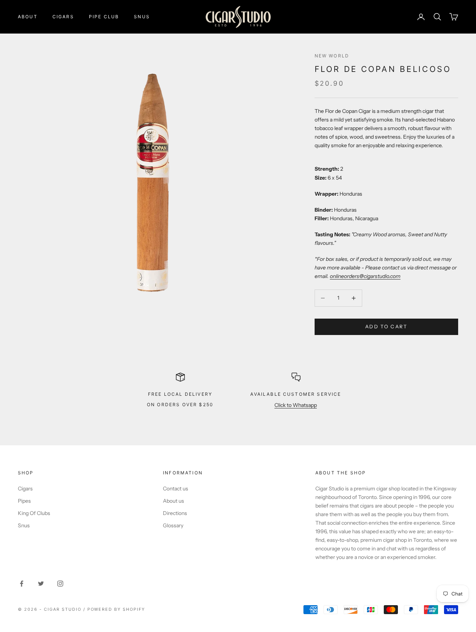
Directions (175, 513)
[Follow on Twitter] (41, 583)
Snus (142, 16)
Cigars (63, 16)
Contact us (175, 488)
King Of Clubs (34, 513)
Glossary (173, 525)
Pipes (24, 500)
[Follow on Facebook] (21, 583)
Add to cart (386, 326)
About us (173, 500)
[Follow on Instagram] (60, 583)
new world (332, 56)
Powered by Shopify (116, 609)
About (28, 16)
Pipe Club (104, 16)
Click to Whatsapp (295, 405)
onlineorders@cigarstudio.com (365, 276)
